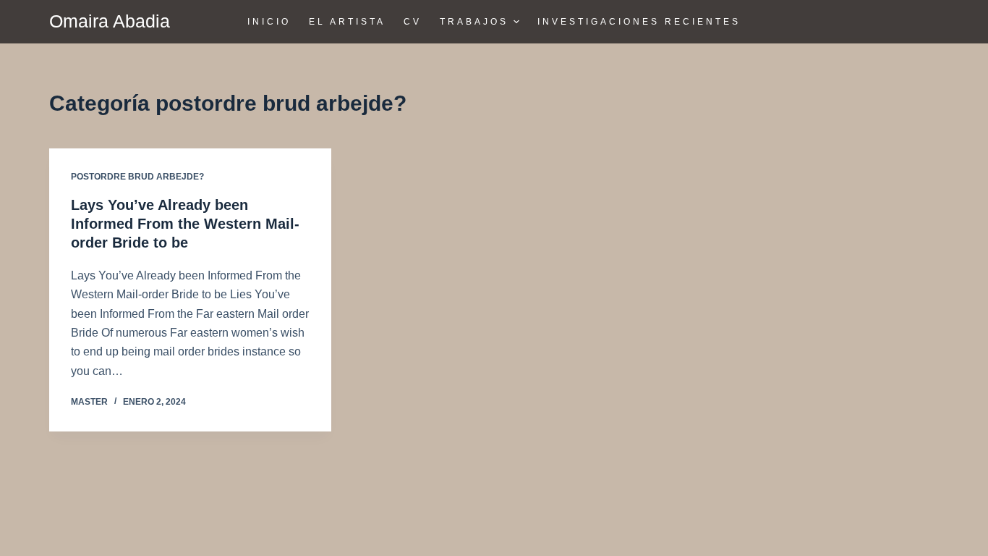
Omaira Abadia (109, 21)
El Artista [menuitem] (347, 22)
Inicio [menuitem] (269, 22)
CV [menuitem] (413, 22)
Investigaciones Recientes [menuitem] (639, 22)
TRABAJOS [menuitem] (474, 22)
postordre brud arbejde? (137, 177)
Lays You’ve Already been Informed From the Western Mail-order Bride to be (185, 223)
